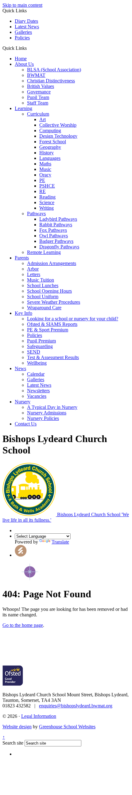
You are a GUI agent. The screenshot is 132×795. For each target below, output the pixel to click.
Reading (47, 197)
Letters (33, 274)
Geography (50, 147)
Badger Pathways (56, 241)
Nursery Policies (43, 418)
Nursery (22, 401)
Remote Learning (44, 252)
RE (42, 191)
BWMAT (36, 75)
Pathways (36, 213)
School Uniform (42, 296)
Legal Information (38, 716)
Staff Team (37, 102)
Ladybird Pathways (58, 219)
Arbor (33, 268)
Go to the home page (22, 625)
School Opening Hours (49, 291)
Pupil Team (38, 97)
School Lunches (42, 285)
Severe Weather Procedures (53, 302)
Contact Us (26, 423)
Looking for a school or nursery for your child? (72, 318)
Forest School (52, 141)
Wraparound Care (44, 307)
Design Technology (58, 136)
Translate (60, 541)
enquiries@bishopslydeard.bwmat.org (75, 705)
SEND (33, 351)
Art (42, 119)
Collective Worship (57, 125)
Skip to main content (22, 5)
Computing (50, 130)
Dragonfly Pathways (59, 246)
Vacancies (36, 396)
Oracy (45, 174)
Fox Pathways (53, 230)
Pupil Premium (41, 340)
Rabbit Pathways (55, 224)
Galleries (23, 32)
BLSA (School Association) (54, 69)
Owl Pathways (53, 235)
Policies (22, 37)
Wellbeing (37, 363)
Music (45, 169)
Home (21, 58)
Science (46, 202)
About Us (24, 64)
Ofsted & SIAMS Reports (52, 324)
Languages (49, 158)
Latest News (27, 26)
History (46, 152)
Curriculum (38, 114)
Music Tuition (40, 280)
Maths (45, 163)
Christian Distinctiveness (51, 80)
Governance (39, 91)
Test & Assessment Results (53, 357)
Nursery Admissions (46, 412)
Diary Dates (26, 21)
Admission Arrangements (51, 263)
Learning (23, 108)
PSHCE (47, 185)
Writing (46, 208)
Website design (17, 726)
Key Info (23, 313)
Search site (12, 743)
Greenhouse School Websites (67, 726)
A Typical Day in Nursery (52, 407)
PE (42, 180)
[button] (29, 48)
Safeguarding (40, 346)
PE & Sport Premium (47, 329)
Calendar (36, 374)
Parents (22, 257)
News (20, 368)
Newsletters (38, 390)
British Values (40, 86)
